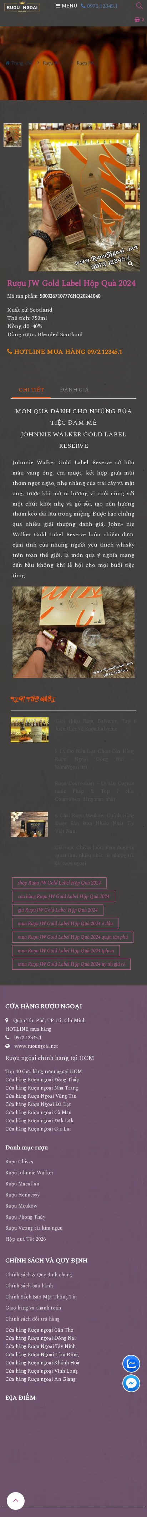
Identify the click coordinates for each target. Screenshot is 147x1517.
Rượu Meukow (21, 1206)
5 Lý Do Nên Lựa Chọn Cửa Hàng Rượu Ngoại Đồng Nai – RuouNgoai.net (95, 759)
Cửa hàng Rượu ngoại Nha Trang (41, 1088)
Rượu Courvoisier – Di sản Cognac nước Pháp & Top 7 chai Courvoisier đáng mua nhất (95, 791)
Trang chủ (21, 63)
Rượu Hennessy (22, 1195)
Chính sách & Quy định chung (38, 1274)
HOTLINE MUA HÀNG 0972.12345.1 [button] (67, 352)
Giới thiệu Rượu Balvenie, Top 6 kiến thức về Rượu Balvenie (96, 725)
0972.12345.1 (102, 6)
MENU (68, 6)
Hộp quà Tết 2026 (25, 1239)
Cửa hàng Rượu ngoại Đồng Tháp (42, 1079)
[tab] (31, 390)
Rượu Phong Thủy (25, 1217)
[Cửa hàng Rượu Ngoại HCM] (22, 6)
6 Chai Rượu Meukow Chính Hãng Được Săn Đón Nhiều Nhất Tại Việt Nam (95, 823)
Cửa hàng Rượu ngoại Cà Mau (38, 1112)
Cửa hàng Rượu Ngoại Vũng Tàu (40, 1096)
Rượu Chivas (19, 1161)
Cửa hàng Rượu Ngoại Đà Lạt (38, 1104)
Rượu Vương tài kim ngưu (33, 1228)
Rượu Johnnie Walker (29, 1173)
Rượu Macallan (22, 1184)
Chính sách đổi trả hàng (32, 1319)
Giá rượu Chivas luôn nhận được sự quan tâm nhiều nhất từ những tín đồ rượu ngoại (95, 855)
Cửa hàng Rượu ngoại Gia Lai (38, 1129)
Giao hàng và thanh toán (33, 1308)
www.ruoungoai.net (36, 1046)
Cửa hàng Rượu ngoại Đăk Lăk (39, 1120)
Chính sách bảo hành (29, 1286)
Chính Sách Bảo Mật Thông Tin (41, 1297)
